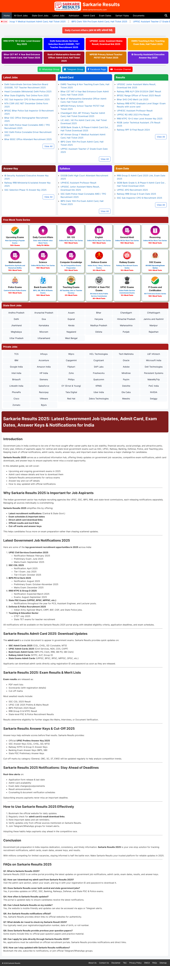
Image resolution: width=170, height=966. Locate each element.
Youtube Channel (122, 69)
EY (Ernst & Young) (71, 385)
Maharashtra (126, 325)
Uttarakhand (44, 338)
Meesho (126, 398)
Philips (71, 379)
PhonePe (16, 392)
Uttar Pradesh (16, 338)
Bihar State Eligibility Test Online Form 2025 (26, 95)
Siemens (44, 379)
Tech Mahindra (126, 354)
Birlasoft (16, 379)
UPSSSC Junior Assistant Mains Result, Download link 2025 (106, 42)
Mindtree (126, 373)
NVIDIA (153, 392)
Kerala (71, 325)
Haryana (99, 319)
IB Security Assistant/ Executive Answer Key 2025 (148, 56)
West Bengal (71, 338)
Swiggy (153, 398)
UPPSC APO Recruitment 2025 (132, 190)
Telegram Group (75, 69)
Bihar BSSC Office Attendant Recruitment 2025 (28, 139)
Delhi (16, 319)
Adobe (126, 366)
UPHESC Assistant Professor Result (135, 110)
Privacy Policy (135, 963)
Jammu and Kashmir (153, 319)
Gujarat (71, 319)
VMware (44, 398)
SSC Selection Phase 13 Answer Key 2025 (25, 190)
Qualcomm (98, 379)
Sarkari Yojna (122, 15)
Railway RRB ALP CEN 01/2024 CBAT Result (139, 91)
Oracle (126, 360)
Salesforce (44, 385)
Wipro (71, 354)
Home (7, 15)
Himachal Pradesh (126, 319)
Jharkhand (16, 325)
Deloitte (126, 385)
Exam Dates (105, 15)
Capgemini (71, 360)
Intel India (16, 373)
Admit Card (89, 15)
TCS (16, 354)
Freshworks (99, 373)
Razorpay (44, 392)
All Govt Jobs (21, 15)
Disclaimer (115, 963)
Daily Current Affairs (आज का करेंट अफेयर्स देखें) (105, 30)
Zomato (16, 405)
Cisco (16, 398)
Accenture (44, 360)
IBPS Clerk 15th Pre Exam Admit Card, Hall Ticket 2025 (92, 21)
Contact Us (104, 963)
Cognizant (99, 360)
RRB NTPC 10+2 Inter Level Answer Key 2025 (22, 42)
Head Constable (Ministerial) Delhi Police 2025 (28, 91)
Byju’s (44, 405)
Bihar (98, 312)
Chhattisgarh (153, 312)
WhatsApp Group (50, 69)
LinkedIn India (16, 385)
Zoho (71, 373)
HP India (44, 373)
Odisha (98, 331)
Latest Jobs (58, 15)
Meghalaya (16, 331)
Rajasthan (153, 331)
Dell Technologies (154, 366)
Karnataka (44, 325)
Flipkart (71, 366)
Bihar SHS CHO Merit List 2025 (132, 99)
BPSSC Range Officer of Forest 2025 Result (139, 95)
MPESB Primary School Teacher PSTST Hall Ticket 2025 (106, 56)
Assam (71, 312)
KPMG (99, 385)
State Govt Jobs (40, 15)
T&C (125, 963)
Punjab (126, 331)
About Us (92, 963)
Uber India (99, 392)
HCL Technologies (99, 354)
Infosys (43, 354)
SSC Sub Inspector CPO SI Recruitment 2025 (27, 99)
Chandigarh (126, 312)
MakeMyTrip (154, 379)
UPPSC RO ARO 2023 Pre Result (133, 114)
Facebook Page (98, 69)
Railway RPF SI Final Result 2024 (133, 129)
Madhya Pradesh (98, 325)
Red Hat (71, 398)
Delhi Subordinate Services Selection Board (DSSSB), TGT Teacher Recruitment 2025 (64, 44)
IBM (16, 360)
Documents (138, 15)
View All (48, 146)
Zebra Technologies (99, 398)
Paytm (126, 379)
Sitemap (163, 963)
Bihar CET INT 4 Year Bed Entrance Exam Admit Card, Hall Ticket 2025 (22, 56)
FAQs (154, 963)
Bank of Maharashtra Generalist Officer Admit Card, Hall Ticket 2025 (64, 57)
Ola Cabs (126, 392)
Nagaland (71, 331)
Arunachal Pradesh (43, 312)
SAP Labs (98, 366)
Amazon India (44, 366)
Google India (16, 366)
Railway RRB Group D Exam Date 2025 (136, 194)
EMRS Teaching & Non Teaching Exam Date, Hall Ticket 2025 (148, 42)
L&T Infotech (153, 354)
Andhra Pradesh (16, 312)
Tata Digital (71, 392)
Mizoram (43, 331)
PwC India (154, 385)
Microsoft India (153, 360)
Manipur (154, 325)
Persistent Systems (153, 373)
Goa (44, 319)
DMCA (147, 963)
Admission (74, 15)
